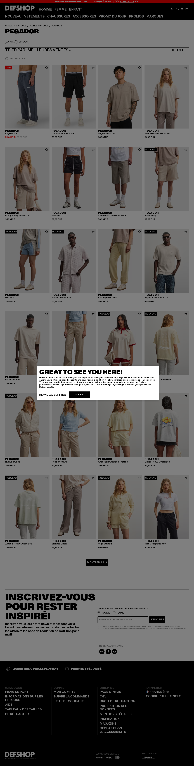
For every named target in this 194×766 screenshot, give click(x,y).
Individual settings (53, 394)
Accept (80, 394)
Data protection (47, 386)
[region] (98, 383)
